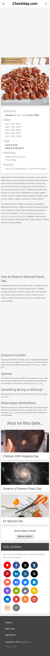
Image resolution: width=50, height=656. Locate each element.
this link (40, 410)
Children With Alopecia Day (21, 456)
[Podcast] (7, 590)
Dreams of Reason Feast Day (22, 488)
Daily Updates (12, 547)
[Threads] (34, 573)
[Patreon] (7, 582)
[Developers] (16, 607)
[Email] (7, 607)
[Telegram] (34, 582)
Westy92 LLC (25, 642)
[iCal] (34, 599)
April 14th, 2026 (13, 130)
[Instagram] (25, 573)
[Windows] (7, 599)
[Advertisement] (25, 31)
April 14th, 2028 (13, 136)
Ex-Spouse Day (13, 521)
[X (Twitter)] (25, 565)
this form (4, 397)
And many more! (25, 531)
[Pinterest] (7, 573)
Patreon (37, 365)
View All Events (25, 536)
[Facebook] (16, 565)
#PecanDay (11, 160)
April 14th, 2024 (13, 124)
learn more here (36, 383)
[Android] (16, 590)
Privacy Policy (10, 646)
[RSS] (25, 599)
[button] (4, 4)
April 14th (21, 115)
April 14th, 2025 (13, 127)
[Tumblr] (34, 565)
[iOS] (25, 590)
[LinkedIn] (16, 573)
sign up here (14, 413)
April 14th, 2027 (13, 133)
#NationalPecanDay (15, 157)
